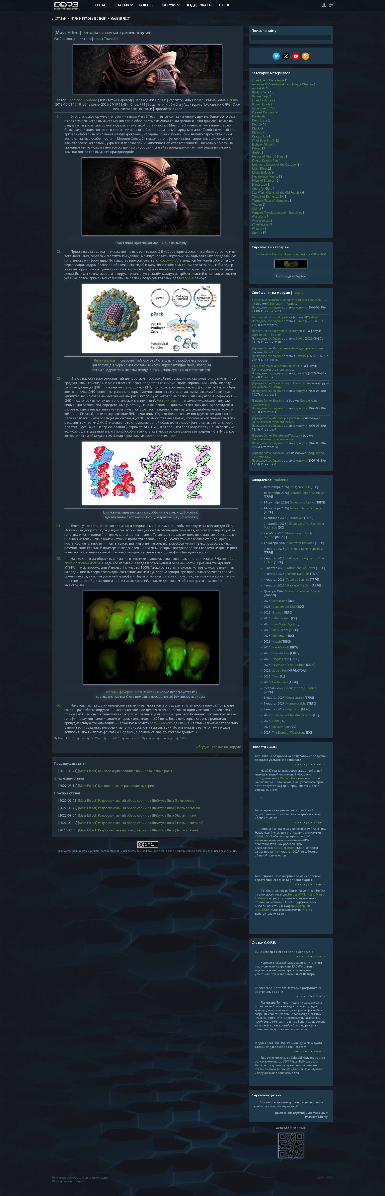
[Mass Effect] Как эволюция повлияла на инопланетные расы (125, 771)
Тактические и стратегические (272, 369)
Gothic (256, 152)
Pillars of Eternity (263, 180)
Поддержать (198, 5)
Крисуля (301, 307)
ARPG (183, 738)
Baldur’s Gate (260, 92)
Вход (224, 5)
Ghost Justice (295, 698)
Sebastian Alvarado (82, 100)
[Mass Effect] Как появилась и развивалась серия (116, 786)
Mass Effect (259, 168)
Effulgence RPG (300, 487)
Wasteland (259, 216)
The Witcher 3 (272, 352)
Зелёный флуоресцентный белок (130, 692)
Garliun (232, 100)
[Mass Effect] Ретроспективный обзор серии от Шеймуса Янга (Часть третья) (138, 830)
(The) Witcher (261, 224)
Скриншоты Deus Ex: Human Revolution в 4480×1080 (291, 254)
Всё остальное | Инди (266, 387)
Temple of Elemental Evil (268, 196)
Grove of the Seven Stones (302, 591)
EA (82, 738)
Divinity (257, 132)
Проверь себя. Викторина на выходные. (279, 331)
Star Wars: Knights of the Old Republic (277, 192)
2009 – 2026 (325, 1177)
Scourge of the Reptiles (300, 688)
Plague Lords (280, 659)
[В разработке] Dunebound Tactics (275, 435)
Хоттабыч (302, 356)
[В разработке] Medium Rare (271, 453)
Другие (257, 233)
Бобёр (300, 321)
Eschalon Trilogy (262, 144)
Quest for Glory (262, 188)
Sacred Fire (279, 670)
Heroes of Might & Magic (268, 156)
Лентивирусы (104, 361)
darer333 (301, 373)
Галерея (146, 5)
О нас (100, 5)
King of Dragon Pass (265, 160)
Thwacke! (113, 738)
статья (150, 738)
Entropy (277, 612)
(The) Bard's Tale (262, 100)
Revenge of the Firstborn (288, 665)
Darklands (258, 116)
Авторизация (324, 5)
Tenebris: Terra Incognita (305, 508)
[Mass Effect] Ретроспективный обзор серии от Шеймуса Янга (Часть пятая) (137, 816)
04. (58, 526)
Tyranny (257, 204)
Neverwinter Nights (265, 176)
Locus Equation (284, 848)
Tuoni (275, 676)
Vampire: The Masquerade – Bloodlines (277, 212)
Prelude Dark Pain (297, 574)
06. (58, 706)
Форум (168, 5)
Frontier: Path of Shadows (307, 493)
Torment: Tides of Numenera (270, 200)
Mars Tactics (280, 630)
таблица (281, 480)
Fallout (256, 148)
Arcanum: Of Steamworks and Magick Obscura (282, 84)
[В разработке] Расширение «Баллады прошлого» (286, 348)
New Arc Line (281, 653)
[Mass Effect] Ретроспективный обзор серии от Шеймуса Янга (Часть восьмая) (139, 808)
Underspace (280, 682)
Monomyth (279, 636)
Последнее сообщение (267, 307)
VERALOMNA (264, 836)
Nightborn (293, 709)
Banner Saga (260, 96)
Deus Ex (257, 124)
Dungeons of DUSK (285, 607)
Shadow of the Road (300, 543)
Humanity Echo (296, 703)
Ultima (256, 208)
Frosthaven (295, 518)
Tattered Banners (297, 579)
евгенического (161, 723)
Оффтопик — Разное (281, 303)
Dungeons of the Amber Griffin (292, 715)
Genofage (167, 738)
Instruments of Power (300, 568)
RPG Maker (311, 317)
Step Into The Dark (298, 585)
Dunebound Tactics (302, 502)
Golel (275, 721)
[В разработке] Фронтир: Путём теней (278, 418)
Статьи (121, 5)
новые (298, 293)
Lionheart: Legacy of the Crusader (274, 164)
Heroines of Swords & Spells (270, 317)
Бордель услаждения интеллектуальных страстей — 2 (289, 300)
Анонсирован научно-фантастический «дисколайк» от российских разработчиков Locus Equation (288, 814)
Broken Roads (261, 104)
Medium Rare (281, 727)
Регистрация (331, 5)
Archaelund (279, 601)
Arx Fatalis (258, 88)
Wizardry (258, 229)
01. (58, 117)
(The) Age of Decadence (268, 80)
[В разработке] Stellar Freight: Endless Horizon (283, 383)
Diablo (256, 128)
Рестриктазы (167, 401)
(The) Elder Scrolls (263, 140)
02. (58, 252)
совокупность (171, 261)
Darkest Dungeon (263, 112)
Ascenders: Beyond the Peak (304, 549)
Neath (276, 641)
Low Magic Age (282, 624)
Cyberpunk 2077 (262, 108)
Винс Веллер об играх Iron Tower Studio (284, 952)
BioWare (96, 738)
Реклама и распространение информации (80, 1177)
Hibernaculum (281, 618)
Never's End (280, 647)
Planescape (259, 184)
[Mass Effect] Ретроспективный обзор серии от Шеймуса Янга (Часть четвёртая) (140, 823)
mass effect (132, 738)
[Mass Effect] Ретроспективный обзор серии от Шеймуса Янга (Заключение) (137, 801)
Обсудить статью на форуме (218, 747)
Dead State (259, 120)
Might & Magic (261, 172)
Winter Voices (261, 220)
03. (58, 379)
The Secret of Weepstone (288, 732)
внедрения (187, 278)
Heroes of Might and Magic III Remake (277, 366)
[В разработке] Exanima (268, 400)
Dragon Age (260, 136)
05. (58, 559)
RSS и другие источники (68, 1181)
